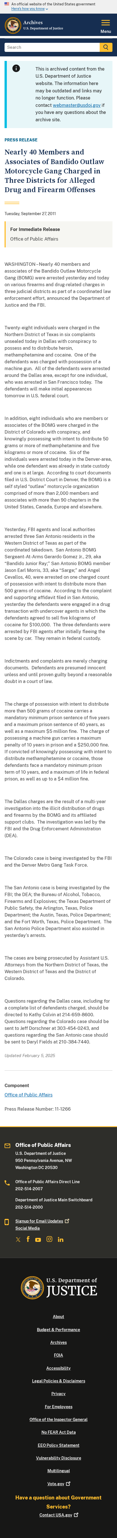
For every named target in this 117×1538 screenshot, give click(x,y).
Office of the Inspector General (58, 1419)
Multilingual (58, 1471)
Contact (55, 1515)
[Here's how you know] (58, 7)
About (58, 1316)
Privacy (58, 1393)
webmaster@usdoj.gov (77, 105)
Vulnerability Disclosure (58, 1458)
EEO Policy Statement (59, 1445)
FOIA (58, 1355)
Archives (58, 1342)
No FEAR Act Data (58, 1432)
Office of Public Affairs (29, 1095)
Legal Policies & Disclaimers (58, 1381)
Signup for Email (39, 1221)
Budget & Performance (58, 1329)
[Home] (34, 32)
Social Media (27, 1228)
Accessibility (58, 1368)
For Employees (58, 1407)
